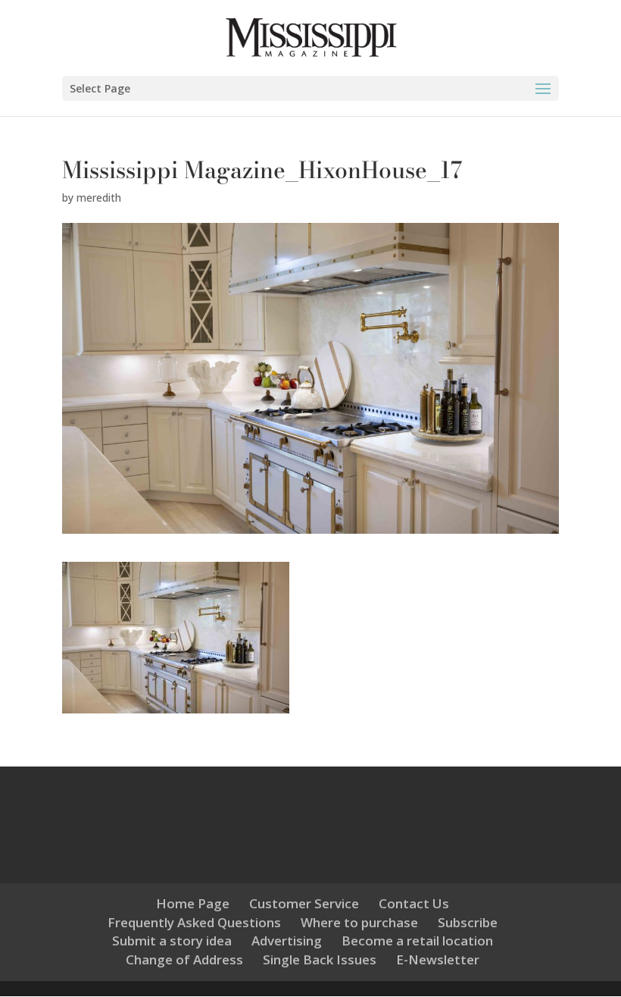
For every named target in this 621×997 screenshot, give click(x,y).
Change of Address (184, 959)
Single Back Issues (319, 959)
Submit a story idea (172, 940)
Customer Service (304, 903)
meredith (98, 197)
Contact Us (414, 903)
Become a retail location (417, 940)
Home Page (192, 903)
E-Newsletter (437, 959)
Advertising (286, 940)
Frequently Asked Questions (194, 922)
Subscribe (468, 922)
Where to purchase (359, 922)
